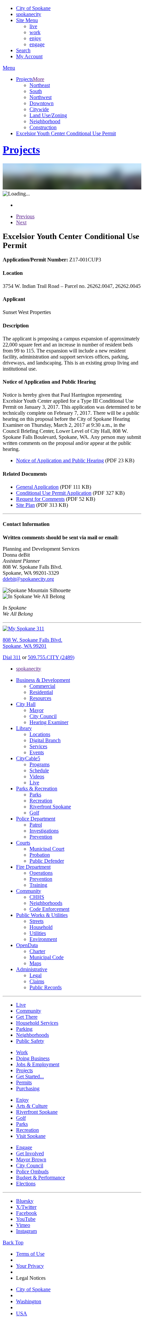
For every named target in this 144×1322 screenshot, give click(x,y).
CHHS (36, 897)
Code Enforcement (49, 909)
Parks (35, 794)
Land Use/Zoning (48, 115)
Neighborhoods (45, 903)
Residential (41, 692)
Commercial (42, 686)
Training (38, 885)
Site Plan (25, 505)
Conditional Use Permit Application (53, 493)
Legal (35, 975)
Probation (39, 855)
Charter (37, 951)
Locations (39, 734)
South (35, 91)
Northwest (40, 97)
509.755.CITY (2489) (51, 657)
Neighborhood (44, 121)
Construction (43, 127)
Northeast (39, 85)
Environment (43, 939)
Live (34, 782)
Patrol (35, 825)
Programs (39, 764)
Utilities (37, 933)
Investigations (44, 831)
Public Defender (46, 861)
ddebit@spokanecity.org (28, 579)
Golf (34, 812)
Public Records (45, 987)
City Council (43, 716)
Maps (35, 963)
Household (41, 927)
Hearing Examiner (48, 722)
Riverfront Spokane (50, 806)
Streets (36, 921)
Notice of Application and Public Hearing (60, 460)
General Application (37, 487)
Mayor (36, 710)
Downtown (41, 103)
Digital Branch (45, 740)
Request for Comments (40, 499)
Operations (41, 873)
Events (36, 752)
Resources (40, 698)
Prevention (40, 837)
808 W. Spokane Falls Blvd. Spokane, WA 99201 (32, 643)
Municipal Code (46, 957)
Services (38, 746)
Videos (36, 776)
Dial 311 (12, 657)
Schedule (39, 770)
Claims (36, 981)
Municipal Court (46, 849)
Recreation (40, 800)
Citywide (39, 109)
